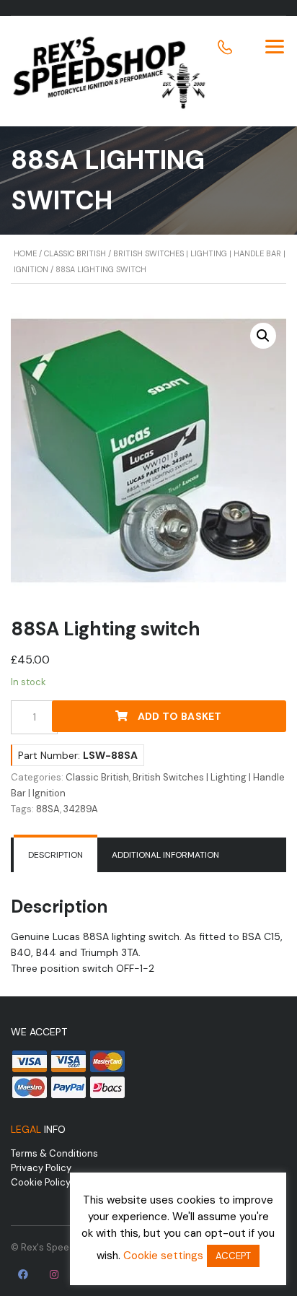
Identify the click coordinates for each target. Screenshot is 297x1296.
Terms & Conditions (54, 1153)
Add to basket (180, 716)
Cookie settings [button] (163, 1255)
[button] (263, 336)
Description (55, 855)
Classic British (75, 253)
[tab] (55, 855)
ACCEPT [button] (233, 1256)
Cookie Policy (41, 1182)
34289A (80, 809)
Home (25, 253)
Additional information (165, 855)
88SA (48, 809)
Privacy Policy (41, 1168)
